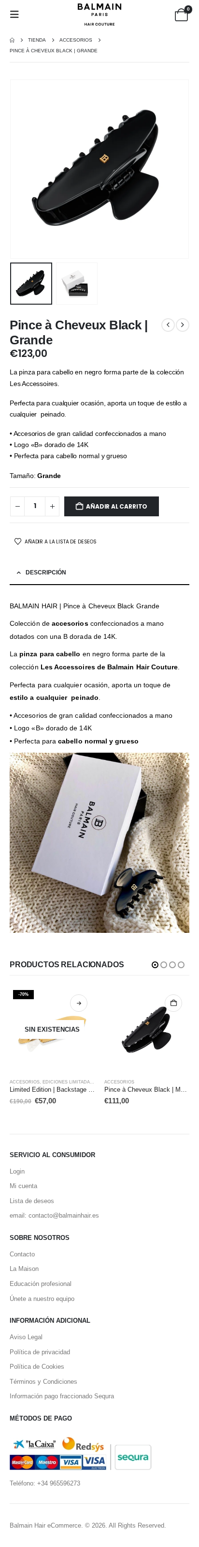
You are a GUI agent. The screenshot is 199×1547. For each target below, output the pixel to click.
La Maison (24, 1268)
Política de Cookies (37, 1366)
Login (17, 1171)
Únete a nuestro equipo (42, 1298)
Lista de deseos (32, 1201)
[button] (17, 14)
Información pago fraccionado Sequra (62, 1396)
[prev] (168, 325)
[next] (182, 325)
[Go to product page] (146, 1029)
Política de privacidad (40, 1352)
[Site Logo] (99, 14)
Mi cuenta (23, 1186)
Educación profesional (40, 1283)
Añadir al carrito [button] (173, 1003)
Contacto (22, 1254)
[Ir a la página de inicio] (12, 40)
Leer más (78, 1003)
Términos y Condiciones (43, 1381)
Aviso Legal (26, 1337)
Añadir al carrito (116, 506)
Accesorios (25, 1082)
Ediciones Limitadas (68, 1082)
